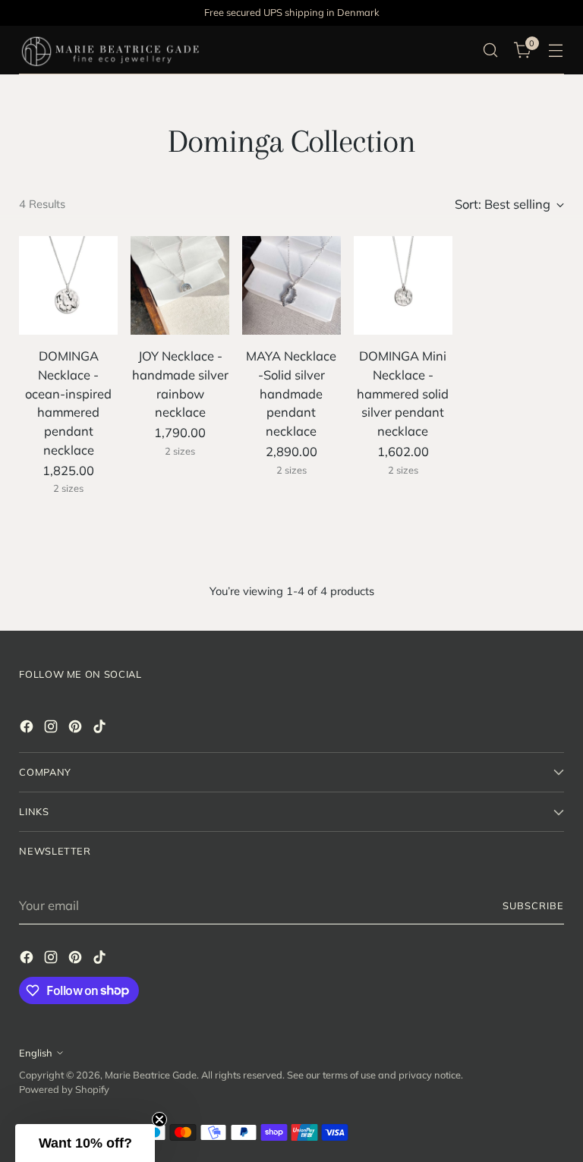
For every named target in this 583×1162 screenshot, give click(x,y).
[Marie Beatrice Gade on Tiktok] (101, 729)
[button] (85, 1143)
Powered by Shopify (64, 1089)
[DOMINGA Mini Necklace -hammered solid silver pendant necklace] (403, 285)
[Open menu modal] (556, 50)
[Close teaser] (159, 1119)
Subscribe (533, 905)
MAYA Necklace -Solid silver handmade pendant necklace (291, 393)
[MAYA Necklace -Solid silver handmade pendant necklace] (291, 285)
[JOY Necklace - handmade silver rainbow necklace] (180, 285)
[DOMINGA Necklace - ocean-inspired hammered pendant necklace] (68, 285)
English (35, 1053)
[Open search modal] (490, 50)
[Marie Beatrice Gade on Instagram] (52, 729)
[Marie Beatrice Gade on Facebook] (28, 729)
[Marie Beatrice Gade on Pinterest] (77, 729)
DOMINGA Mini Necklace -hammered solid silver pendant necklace (403, 393)
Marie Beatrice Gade (151, 1075)
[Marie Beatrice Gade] (110, 50)
